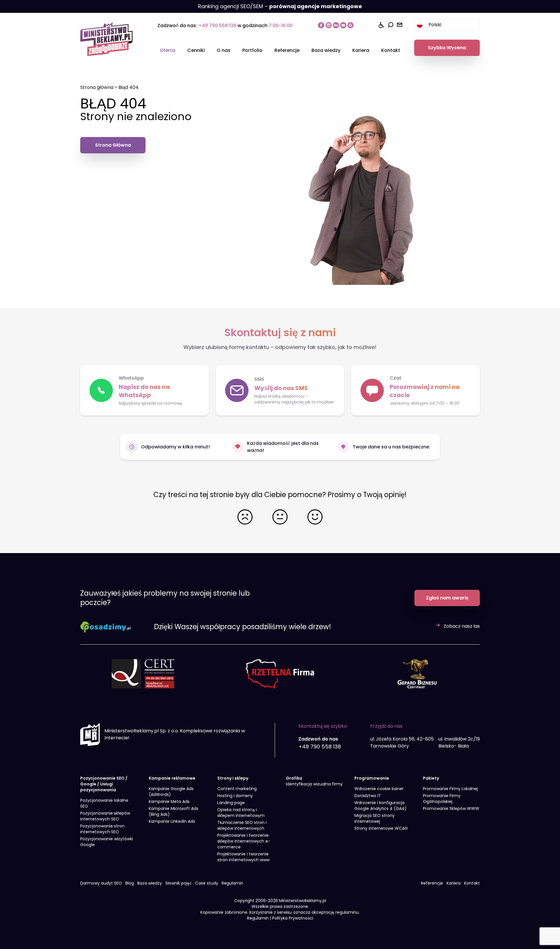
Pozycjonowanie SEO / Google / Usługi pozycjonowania (103, 784)
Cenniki (196, 50)
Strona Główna (113, 145)
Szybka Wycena (447, 47)
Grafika (294, 778)
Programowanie (371, 778)
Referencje (287, 50)
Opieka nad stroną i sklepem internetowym (241, 812)
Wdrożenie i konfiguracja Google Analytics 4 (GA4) (380, 805)
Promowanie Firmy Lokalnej (450, 789)
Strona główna (96, 87)
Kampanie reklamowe (172, 778)
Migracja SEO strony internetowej (374, 818)
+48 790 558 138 (217, 25)
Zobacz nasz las (462, 626)
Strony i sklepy (232, 778)
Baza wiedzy (326, 50)
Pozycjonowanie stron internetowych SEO (102, 829)
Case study (206, 883)
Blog (129, 883)
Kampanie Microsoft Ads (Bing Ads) (173, 811)
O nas (223, 50)
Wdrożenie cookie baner (379, 789)
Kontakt (390, 50)
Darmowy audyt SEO (101, 883)
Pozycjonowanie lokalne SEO (104, 803)
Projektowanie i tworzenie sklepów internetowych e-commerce (243, 841)
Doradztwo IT (367, 796)
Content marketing (237, 789)
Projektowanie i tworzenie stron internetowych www (243, 857)
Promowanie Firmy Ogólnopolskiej (442, 798)
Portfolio (252, 50)
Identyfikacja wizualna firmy (314, 784)
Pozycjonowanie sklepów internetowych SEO (105, 816)
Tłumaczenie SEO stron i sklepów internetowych (242, 825)
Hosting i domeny (235, 796)
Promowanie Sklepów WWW (451, 808)
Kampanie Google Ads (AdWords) (171, 791)
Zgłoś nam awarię (447, 597)
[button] (415, 390)
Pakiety (431, 778)
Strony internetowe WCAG (381, 828)
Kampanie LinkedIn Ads (172, 821)
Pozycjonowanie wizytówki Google (106, 842)
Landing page (231, 803)
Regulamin (232, 883)
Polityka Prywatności (292, 918)
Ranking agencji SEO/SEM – (280, 6)
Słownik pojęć (178, 883)
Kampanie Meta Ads (169, 801)
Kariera (360, 50)
